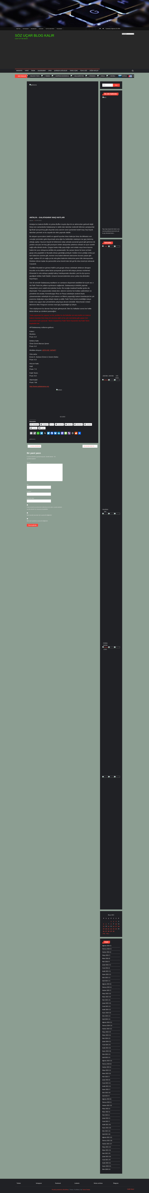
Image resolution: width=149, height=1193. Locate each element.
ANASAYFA (19, 70)
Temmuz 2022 (106, 1102)
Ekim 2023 (105, 1054)
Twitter (18, 28)
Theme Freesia (86, 1189)
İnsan (33, 70)
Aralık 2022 (105, 1086)
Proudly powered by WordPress (60, 1189)
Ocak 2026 (105, 968)
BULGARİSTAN (62, 76)
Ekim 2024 (105, 1016)
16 (113, 926)
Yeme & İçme (74, 70)
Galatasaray (42, 70)
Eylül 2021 (105, 1134)
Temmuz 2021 (106, 1140)
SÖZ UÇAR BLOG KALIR (34, 35)
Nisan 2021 (105, 1150)
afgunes (31, 220)
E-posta (29, 491)
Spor (49, 70)
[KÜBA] (114, 76)
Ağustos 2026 (106, 945)
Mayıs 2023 (105, 1070)
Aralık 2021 (105, 1124)
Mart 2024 (105, 1038)
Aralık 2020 (105, 1163)
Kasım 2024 (105, 1012)
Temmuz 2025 (106, 987)
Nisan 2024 (105, 1035)
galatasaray (32, 439)
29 (111, 931)
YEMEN (31, 76)
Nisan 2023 (105, 1073)
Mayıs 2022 (105, 1108)
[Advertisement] (74, 56)
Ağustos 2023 (106, 1060)
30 (113, 931)
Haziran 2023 (105, 1067)
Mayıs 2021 (105, 1147)
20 (106, 929)
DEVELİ (96, 76)
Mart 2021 (105, 1153)
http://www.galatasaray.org (39, 386)
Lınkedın (41, 28)
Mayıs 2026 (105, 955)
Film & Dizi (83, 70)
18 (118, 926)
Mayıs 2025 (105, 993)
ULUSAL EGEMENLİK (35, 446)
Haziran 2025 (105, 990)
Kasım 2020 (105, 1166)
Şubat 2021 (105, 1156)
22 (111, 929)
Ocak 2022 (105, 1121)
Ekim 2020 (105, 1169)
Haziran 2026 (105, 952)
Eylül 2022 (105, 1096)
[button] (105, 311)
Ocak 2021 (105, 1159)
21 (108, 929)
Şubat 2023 (105, 1080)
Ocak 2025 (105, 1006)
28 (108, 931)
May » (108, 933)
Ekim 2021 (105, 1131)
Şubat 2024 (105, 1041)
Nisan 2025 (105, 996)
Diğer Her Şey (94, 70)
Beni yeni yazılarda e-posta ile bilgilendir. (37, 521)
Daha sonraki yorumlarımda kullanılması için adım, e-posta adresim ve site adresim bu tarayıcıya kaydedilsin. (44, 508)
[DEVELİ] (92, 76)
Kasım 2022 (105, 1089)
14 (108, 926)
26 (103, 931)
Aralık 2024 (105, 1009)
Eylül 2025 (105, 981)
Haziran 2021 (105, 1143)
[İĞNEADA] (71, 76)
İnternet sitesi (30, 498)
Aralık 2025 (105, 971)
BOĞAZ (108, 76)
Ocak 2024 (105, 1044)
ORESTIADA (129, 76)
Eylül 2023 (105, 1057)
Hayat (27, 70)
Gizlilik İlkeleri (130, 1189)
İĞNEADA (76, 76)
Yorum (29, 462)
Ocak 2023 (105, 1083)
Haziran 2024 (105, 1028)
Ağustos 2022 (106, 1099)
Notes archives (50, 28)
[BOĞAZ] (103, 76)
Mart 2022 (105, 1115)
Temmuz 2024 (106, 1025)
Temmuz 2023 (106, 1064)
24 (116, 929)
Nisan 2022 (105, 1112)
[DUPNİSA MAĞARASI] (37, 76)
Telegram (59, 28)
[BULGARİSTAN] (56, 76)
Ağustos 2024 (106, 1022)
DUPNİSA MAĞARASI (45, 76)
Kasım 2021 (105, 1127)
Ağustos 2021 (106, 1137)
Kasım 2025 (105, 974)
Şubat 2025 (105, 1003)
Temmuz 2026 (106, 949)
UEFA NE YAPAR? (49, 350)
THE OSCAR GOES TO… (89, 446)
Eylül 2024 (105, 1019)
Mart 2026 (105, 961)
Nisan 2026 (105, 958)
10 (116, 924)
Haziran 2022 (105, 1105)
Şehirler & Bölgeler (60, 70)
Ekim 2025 (105, 977)
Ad (28, 484)
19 (103, 929)
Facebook (33, 28)
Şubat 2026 (105, 965)
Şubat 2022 (105, 1118)
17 (116, 926)
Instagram (26, 28)
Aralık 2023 (105, 1048)
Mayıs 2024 (105, 1032)
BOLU (86, 76)
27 (106, 931)
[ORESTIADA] (123, 76)
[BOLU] (82, 76)
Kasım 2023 (105, 1051)
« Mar (103, 933)
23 (113, 929)
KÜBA (118, 76)
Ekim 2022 (105, 1092)
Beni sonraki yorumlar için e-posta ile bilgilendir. (39, 515)
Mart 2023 (105, 1076)
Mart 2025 (105, 1000)
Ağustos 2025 (106, 984)
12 (103, 926)
